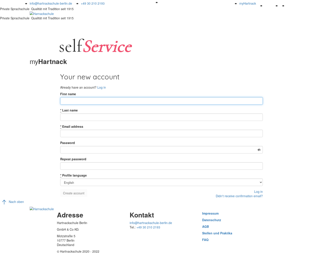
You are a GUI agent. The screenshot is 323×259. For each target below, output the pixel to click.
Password (67, 142)
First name (68, 94)
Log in (101, 87)
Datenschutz (211, 220)
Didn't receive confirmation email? (239, 196)
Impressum (210, 213)
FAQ (205, 239)
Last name (69, 110)
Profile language (73, 175)
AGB (205, 226)
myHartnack (247, 3)
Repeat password (73, 159)
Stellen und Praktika (217, 233)
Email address (71, 126)
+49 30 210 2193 (93, 3)
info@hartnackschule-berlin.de (51, 3)
